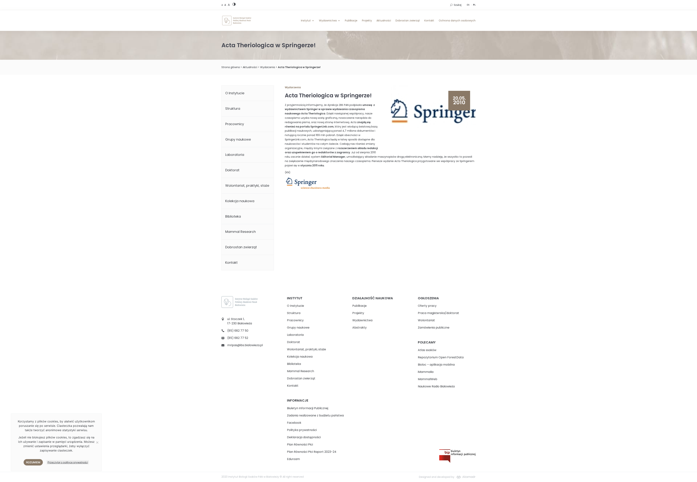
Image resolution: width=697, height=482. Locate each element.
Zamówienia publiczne (433, 327)
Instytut (306, 20)
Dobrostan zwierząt (408, 20)
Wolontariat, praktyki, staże (247, 185)
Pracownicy (234, 124)
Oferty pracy (427, 306)
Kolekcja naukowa (239, 201)
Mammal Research (240, 231)
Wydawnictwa (328, 20)
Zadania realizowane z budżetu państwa (315, 415)
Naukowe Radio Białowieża (436, 386)
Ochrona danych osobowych (457, 20)
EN (468, 4)
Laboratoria (234, 154)
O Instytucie (234, 93)
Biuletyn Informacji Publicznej (307, 408)
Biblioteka (233, 216)
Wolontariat (426, 320)
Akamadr (469, 477)
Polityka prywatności (302, 430)
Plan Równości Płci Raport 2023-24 (311, 452)
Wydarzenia (267, 67)
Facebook (294, 423)
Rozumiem (33, 462)
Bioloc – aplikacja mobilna (436, 364)
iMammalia (425, 372)
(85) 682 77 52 (237, 338)
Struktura (232, 108)
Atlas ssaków (427, 350)
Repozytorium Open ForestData (441, 357)
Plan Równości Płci (300, 444)
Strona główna (230, 67)
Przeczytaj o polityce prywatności (68, 462)
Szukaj (457, 5)
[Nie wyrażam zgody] (97, 442)
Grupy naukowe (238, 139)
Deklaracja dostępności (304, 437)
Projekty (367, 20)
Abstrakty (359, 327)
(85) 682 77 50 (237, 331)
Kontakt (429, 20)
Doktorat (232, 170)
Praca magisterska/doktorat (438, 313)
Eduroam (293, 459)
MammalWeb (427, 379)
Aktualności (383, 20)
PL (474, 4)
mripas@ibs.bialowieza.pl (245, 345)
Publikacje (351, 20)
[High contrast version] (234, 5)
